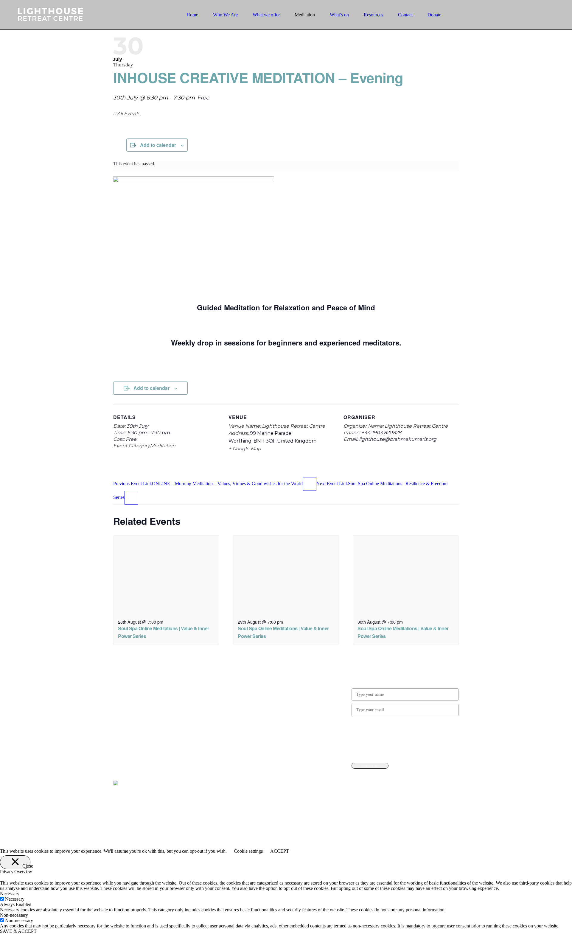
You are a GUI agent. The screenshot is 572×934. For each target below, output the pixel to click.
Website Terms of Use (253, 701)
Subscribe (370, 765)
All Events (128, 113)
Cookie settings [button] (248, 851)
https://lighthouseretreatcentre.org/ (152, 712)
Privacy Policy (246, 690)
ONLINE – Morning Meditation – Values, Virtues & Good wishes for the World (208, 483)
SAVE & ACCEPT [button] (18, 931)
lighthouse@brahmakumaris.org (151, 723)
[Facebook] (229, 671)
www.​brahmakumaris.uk (409, 751)
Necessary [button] (9, 893)
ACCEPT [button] (279, 851)
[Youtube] (237, 671)
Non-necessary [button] (14, 915)
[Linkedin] (253, 671)
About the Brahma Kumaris (258, 711)
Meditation (162, 446)
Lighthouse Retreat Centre (293, 426)
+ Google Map (245, 449)
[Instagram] (245, 671)
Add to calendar (158, 144)
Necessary (14, 899)
